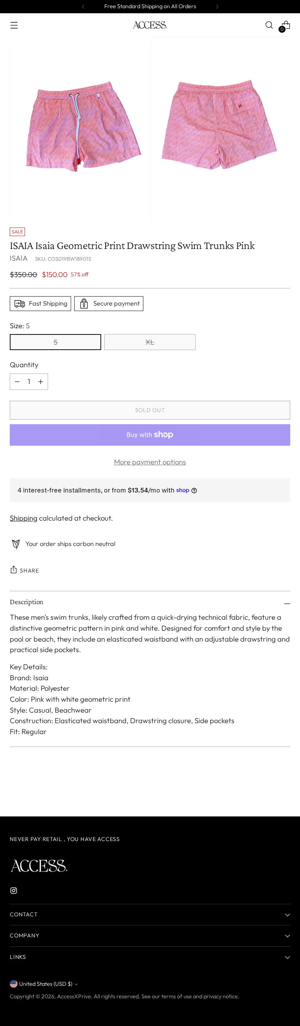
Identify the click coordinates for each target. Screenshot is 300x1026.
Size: (20, 325)
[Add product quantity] (41, 381)
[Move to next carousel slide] (283, 789)
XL (149, 342)
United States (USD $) (45, 983)
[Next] (217, 6)
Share (29, 570)
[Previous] (83, 6)
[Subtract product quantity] (17, 381)
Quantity (24, 364)
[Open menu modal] (14, 25)
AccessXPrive (74, 996)
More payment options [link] (150, 461)
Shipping (24, 518)
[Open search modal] (269, 25)
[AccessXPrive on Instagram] (14, 892)
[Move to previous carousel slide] (265, 790)
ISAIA (19, 258)
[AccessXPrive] (150, 25)
